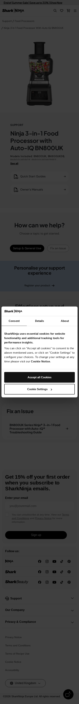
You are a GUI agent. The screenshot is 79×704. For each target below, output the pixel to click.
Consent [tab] (14, 320)
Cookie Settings (37, 389)
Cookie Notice (40, 361)
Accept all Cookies (39, 377)
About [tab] (65, 320)
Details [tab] (39, 320)
